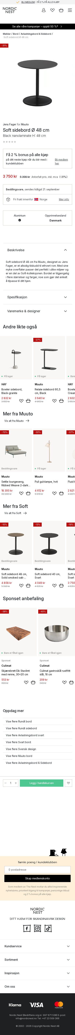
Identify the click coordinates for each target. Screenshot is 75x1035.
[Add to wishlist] (21, 401)
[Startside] (10, 10)
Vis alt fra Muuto (14, 420)
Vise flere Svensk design (21, 749)
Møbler (7, 34)
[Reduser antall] (5, 783)
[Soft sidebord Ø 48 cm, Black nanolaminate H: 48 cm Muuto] (37, 79)
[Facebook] (27, 928)
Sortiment (11, 959)
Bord (15, 34)
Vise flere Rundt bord (19, 721)
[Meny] (70, 10)
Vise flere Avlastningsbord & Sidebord (29, 762)
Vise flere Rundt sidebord (21, 728)
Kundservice (13, 946)
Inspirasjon (12, 973)
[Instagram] (37, 928)
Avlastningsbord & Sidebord (36, 34)
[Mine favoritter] (52, 10)
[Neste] (68, 79)
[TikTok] (48, 928)
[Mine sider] (43, 10)
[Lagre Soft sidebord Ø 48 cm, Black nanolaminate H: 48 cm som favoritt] (68, 783)
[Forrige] (6, 79)
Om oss (10, 986)
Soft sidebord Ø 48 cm (16, 37)
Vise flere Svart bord (18, 742)
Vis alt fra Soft (12, 513)
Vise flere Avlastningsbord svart (25, 735)
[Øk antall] (15, 783)
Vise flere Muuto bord (19, 755)
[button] (9, 142)
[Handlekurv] (61, 10)
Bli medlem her (61, 161)
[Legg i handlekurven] (28, 401)
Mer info (64, 199)
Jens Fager (9, 124)
